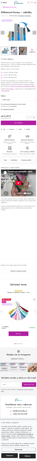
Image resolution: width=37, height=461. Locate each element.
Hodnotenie (14, 160)
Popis (5, 160)
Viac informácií (5, 91)
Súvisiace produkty (26, 160)
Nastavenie (18, 450)
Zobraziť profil (17, 359)
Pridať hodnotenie (18, 271)
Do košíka (18, 123)
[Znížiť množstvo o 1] (28, 117)
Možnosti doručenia (8, 109)
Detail (18, 334)
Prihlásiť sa (29, 384)
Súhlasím (27, 456)
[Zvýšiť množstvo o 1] (33, 117)
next (35, 311)
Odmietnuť (9, 456)
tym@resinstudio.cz (20, 411)
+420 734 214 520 (20, 414)
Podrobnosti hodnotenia (24, 16)
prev (1, 311)
